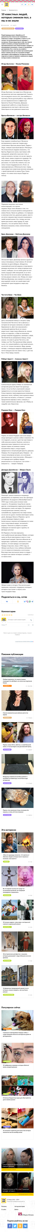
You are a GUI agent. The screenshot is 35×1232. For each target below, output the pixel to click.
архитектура (8, 994)
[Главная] (6, 4)
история (7, 960)
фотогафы (8, 927)
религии (7, 895)
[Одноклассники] (18, 601)
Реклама (4, 1206)
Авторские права (20, 1206)
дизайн (7, 1126)
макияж (7, 1061)
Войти (16, 1209)
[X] (25, 601)
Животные (8, 686)
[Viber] (27, 601)
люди (6, 861)
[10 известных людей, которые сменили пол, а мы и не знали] (17, 78)
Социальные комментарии (24, 641)
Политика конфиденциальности (16, 1201)
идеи (6, 1094)
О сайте (3, 1209)
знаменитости (13, 10)
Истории (19, 28)
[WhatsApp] (29, 601)
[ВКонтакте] (6, 601)
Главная (3, 10)
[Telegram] (32, 601)
